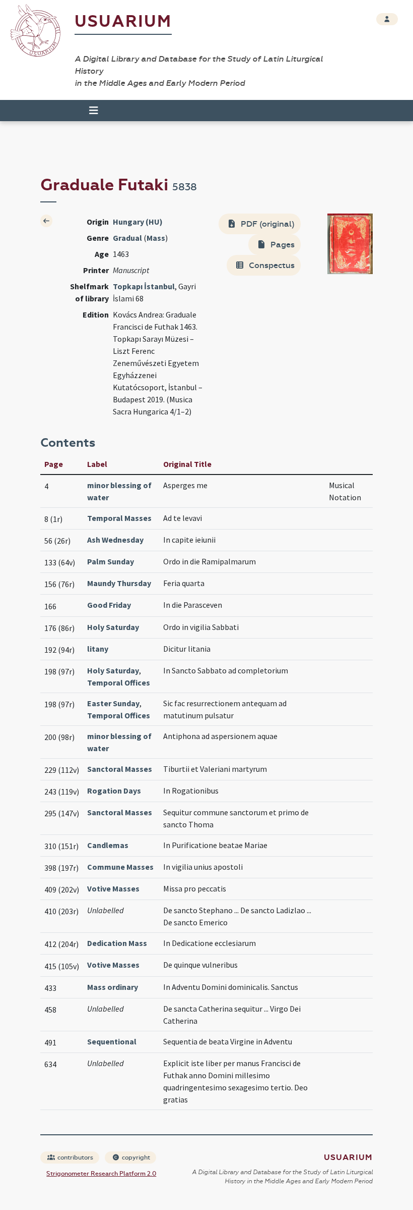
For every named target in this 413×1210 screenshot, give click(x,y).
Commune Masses (120, 867)
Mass (156, 238)
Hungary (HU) (138, 222)
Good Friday (109, 605)
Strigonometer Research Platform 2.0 (101, 1173)
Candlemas (107, 845)
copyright (135, 1157)
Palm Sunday (110, 561)
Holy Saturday (113, 627)
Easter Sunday (113, 703)
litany (97, 649)
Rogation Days (114, 790)
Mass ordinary (112, 987)
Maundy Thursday (119, 583)
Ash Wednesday (115, 540)
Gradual (127, 238)
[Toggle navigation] (89, 110)
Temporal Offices (118, 682)
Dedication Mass (117, 943)
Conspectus (271, 265)
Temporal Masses (119, 518)
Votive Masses (113, 888)
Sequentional (111, 1041)
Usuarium (123, 21)
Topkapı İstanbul (144, 286)
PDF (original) (267, 224)
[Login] (387, 19)
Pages (281, 244)
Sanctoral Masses (119, 769)
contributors (74, 1157)
